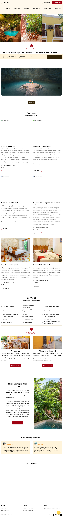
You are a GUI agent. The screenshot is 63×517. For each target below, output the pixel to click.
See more (6, 172)
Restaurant (17, 8)
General (3, 508)
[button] (31, 57)
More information (15, 365)
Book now (31, 98)
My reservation (57, 2)
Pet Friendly (36, 8)
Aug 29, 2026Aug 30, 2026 (16, 57)
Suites (8, 8)
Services (26, 8)
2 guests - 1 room (39, 57)
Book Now (58, 8)
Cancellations (5, 510)
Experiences (47, 8)
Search (55, 57)
